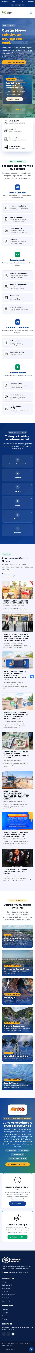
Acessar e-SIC (19, 1204)
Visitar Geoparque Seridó (16, 1164)
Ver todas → (8, 575)
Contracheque (4, 1)
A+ (19, 5)
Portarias (4, 1319)
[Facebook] (4, 1334)
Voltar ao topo (9, 1349)
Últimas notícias (9, 68)
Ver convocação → (14, 99)
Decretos (5, 1316)
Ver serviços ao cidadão (15, 62)
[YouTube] (13, 1334)
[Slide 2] (18, 109)
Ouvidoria (13, 1)
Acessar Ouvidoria (18, 1237)
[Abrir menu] (31, 13)
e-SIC (22, 1)
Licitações (5, 1291)
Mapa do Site (6, 1301)
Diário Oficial (6, 1288)
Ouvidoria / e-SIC (7, 1285)
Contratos (5, 1309)
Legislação (5, 1312)
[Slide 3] (20, 109)
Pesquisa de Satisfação (9, 1294)
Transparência (30, 1)
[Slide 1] (16, 109)
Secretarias (5, 1298)
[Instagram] (8, 1334)
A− (12, 5)
